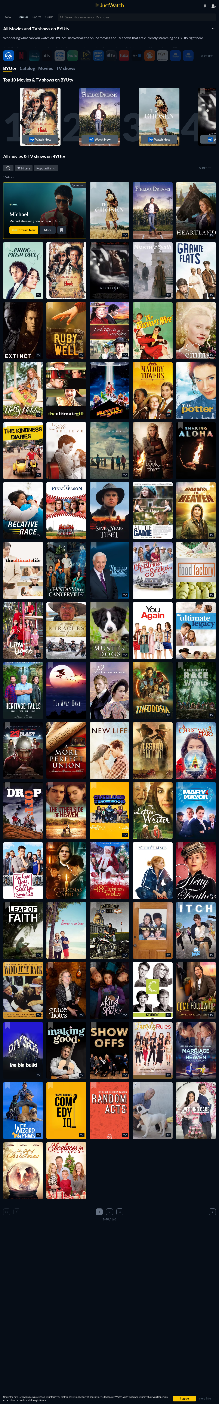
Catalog (27, 68)
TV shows (65, 68)
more (47, 230)
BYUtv (9, 68)
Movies (45, 68)
